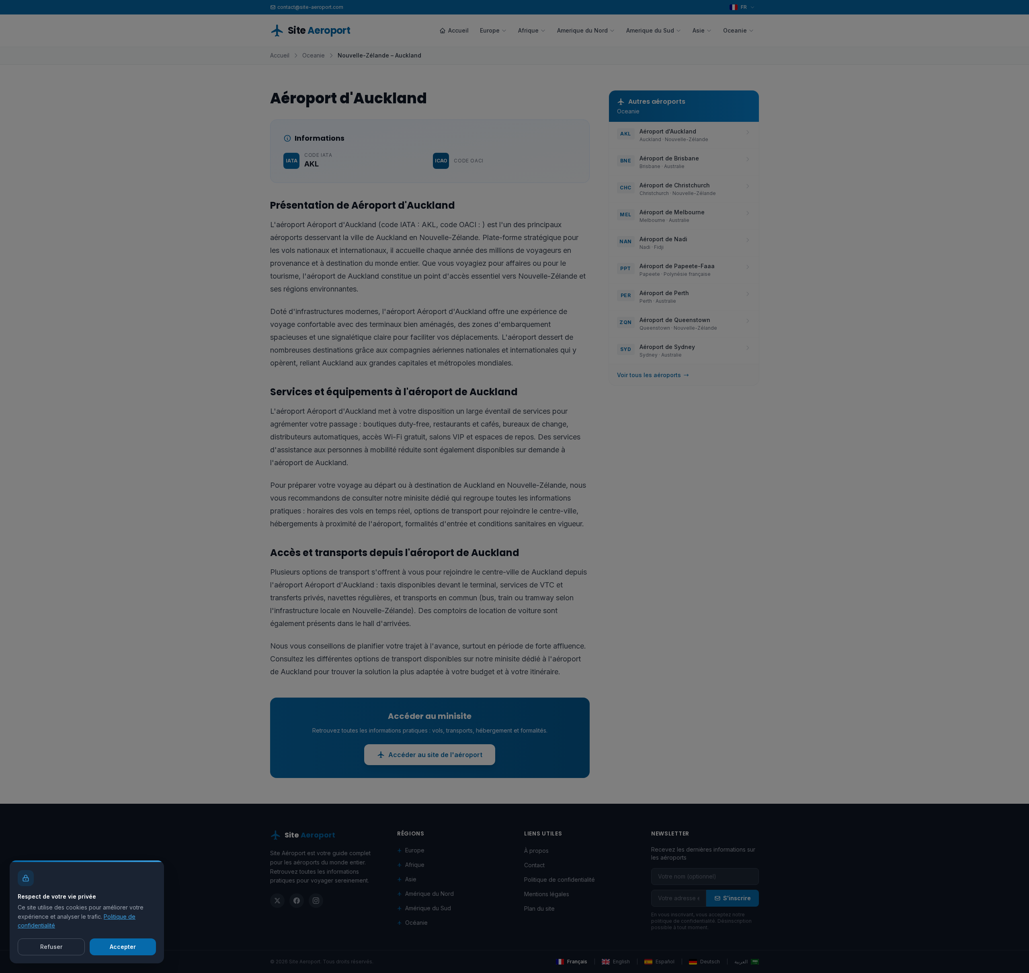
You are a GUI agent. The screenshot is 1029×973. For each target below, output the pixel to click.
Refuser (51, 946)
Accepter (123, 946)
